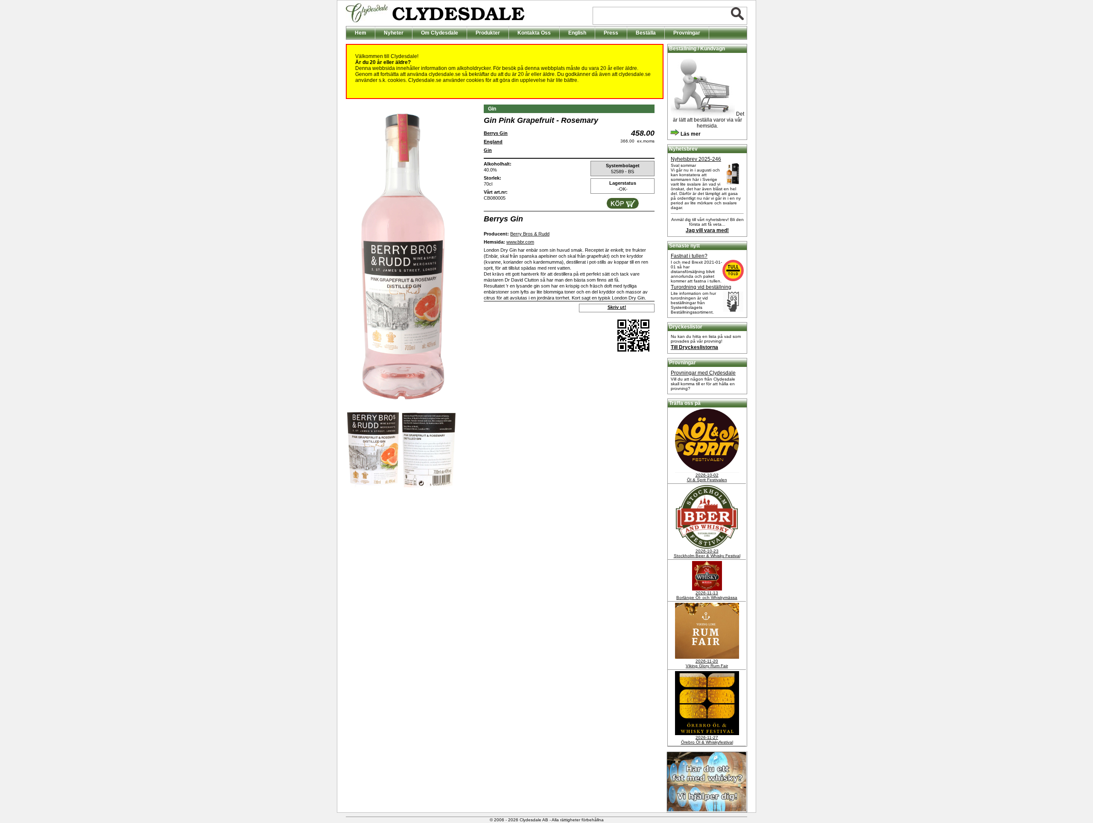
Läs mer (690, 134)
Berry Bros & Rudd (529, 233)
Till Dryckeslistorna (694, 347)
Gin (488, 150)
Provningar (686, 33)
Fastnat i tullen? (689, 256)
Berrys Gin (496, 133)
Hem (360, 33)
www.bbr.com (520, 241)
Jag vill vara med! (707, 230)
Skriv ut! (617, 307)
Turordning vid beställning (701, 287)
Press (611, 33)
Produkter (488, 33)
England (493, 141)
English (577, 33)
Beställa (646, 33)
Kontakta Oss (534, 33)
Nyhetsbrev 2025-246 (696, 159)
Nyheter (393, 33)
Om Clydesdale (439, 33)
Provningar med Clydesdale (703, 373)
